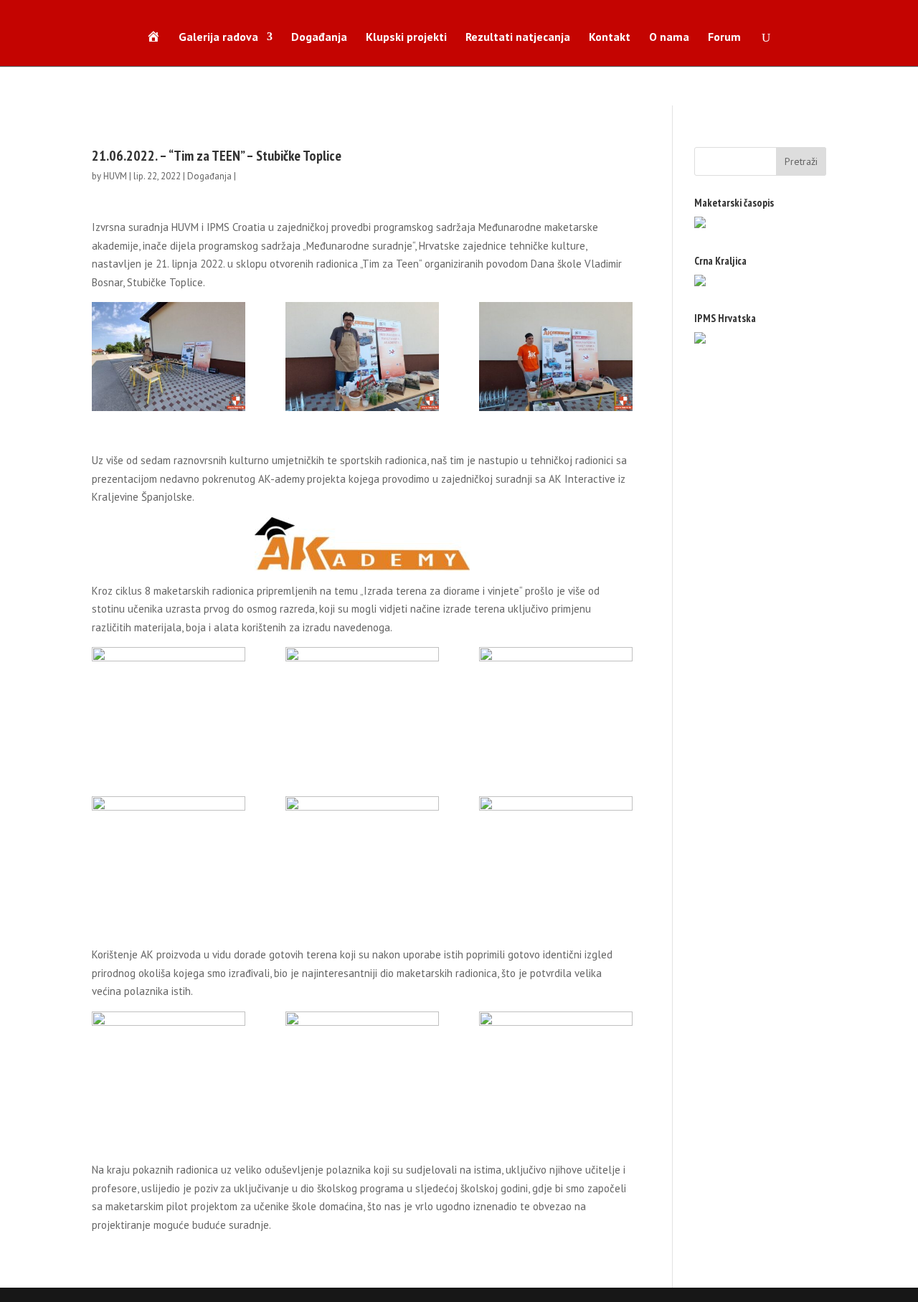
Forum (724, 38)
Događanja (319, 38)
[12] (168, 1066)
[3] (556, 356)
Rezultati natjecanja (517, 38)
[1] (168, 356)
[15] (556, 1066)
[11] (556, 850)
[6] (556, 701)
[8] (362, 850)
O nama (669, 38)
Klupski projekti (406, 38)
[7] (168, 850)
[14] (362, 1066)
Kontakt (609, 38)
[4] (168, 701)
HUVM (115, 176)
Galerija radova (218, 38)
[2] (362, 356)
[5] (362, 701)
